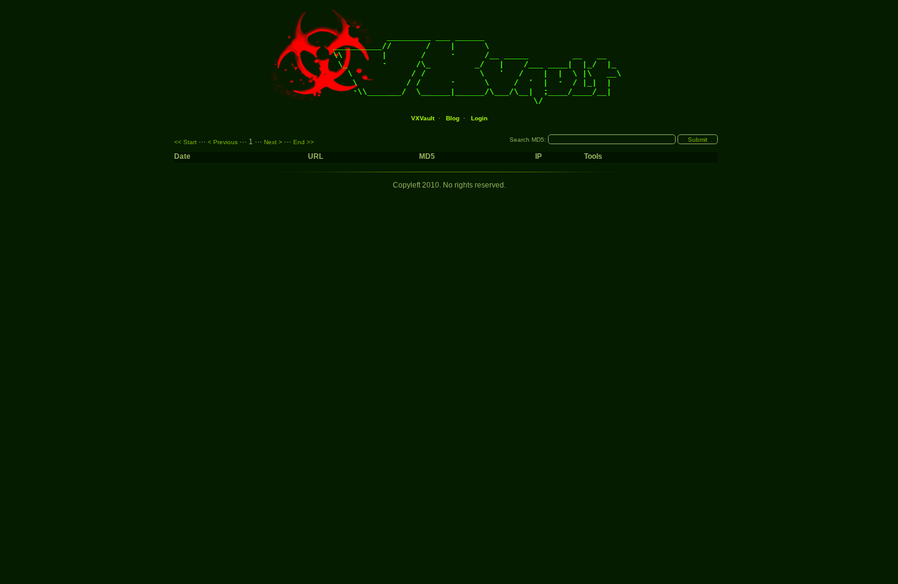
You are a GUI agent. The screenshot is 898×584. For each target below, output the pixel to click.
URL (315, 156)
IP (538, 156)
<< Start (185, 142)
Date (183, 156)
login (479, 118)
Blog (452, 118)
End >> (303, 142)
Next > (273, 142)
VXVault (422, 118)
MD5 (427, 156)
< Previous (223, 142)
